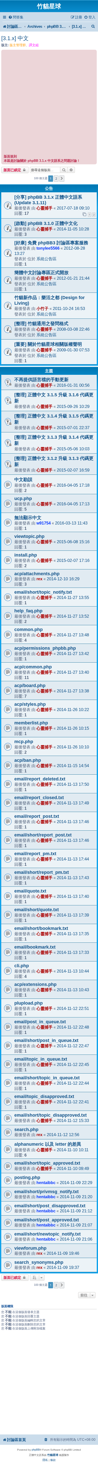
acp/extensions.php (35, 984)
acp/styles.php (30, 704)
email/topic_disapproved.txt (44, 1096)
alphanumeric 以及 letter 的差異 (47, 1144)
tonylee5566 (48, 248)
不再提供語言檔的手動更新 (41, 379)
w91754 (43, 523)
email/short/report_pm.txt (41, 872)
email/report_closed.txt (39, 797)
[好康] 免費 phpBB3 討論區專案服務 (51, 242)
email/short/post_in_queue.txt (46, 1040)
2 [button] (56, 178)
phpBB (36, 1449)
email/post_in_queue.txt (40, 1021)
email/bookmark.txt (35, 947)
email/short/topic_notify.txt (43, 592)
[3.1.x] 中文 (15, 38)
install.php (25, 555)
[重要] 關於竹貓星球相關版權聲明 (48, 344)
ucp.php (23, 498)
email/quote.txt (30, 891)
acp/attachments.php (37, 573)
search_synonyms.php (38, 1262)
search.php (26, 1129)
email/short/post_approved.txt (46, 1219)
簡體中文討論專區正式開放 (41, 272)
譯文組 (34, 45)
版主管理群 (18, 45)
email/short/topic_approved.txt (47, 1163)
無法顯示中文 (27, 517)
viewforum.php (30, 1248)
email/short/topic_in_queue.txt (47, 1077)
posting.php (27, 1177)
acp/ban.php (27, 760)
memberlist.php (31, 722)
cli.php (21, 965)
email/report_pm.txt (35, 853)
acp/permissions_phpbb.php (45, 648)
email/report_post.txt (36, 816)
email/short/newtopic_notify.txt (47, 1234)
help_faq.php (28, 610)
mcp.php (23, 741)
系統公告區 (46, 258)
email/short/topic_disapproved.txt (50, 1115)
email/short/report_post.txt (43, 835)
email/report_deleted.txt (39, 778)
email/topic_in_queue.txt (40, 1059)
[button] (61, 178)
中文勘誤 (23, 479)
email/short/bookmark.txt (41, 928)
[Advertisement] (49, 103)
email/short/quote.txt (36, 909)
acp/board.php (29, 685)
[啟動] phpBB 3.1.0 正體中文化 (46, 223)
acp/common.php (33, 666)
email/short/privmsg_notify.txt (46, 1191)
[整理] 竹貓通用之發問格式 (41, 323)
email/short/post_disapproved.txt (49, 1205)
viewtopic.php (29, 536)
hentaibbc (46, 1182)
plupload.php (28, 1003)
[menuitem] (15, 17)
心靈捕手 (44, 208)
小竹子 (42, 308)
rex (39, 579)
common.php (28, 629)
